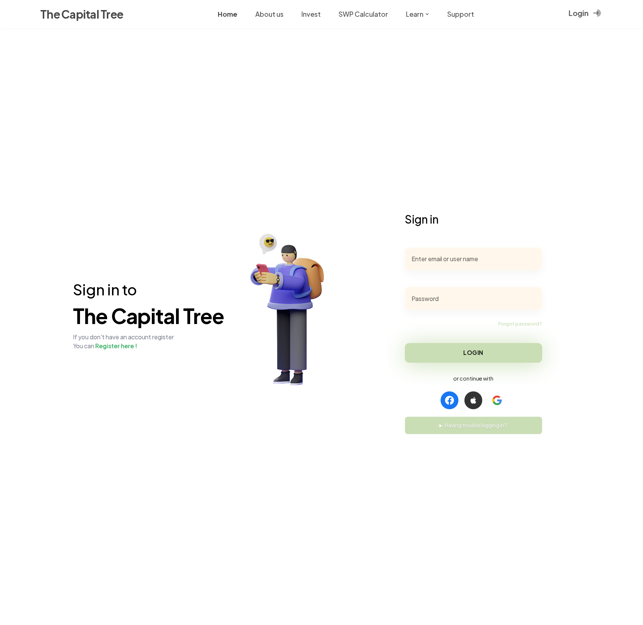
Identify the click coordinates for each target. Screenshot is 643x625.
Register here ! (116, 346)
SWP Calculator (363, 14)
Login (473, 352)
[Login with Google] (497, 400)
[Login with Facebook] (449, 400)
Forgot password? (520, 324)
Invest (311, 14)
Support (460, 14)
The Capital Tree (81, 14)
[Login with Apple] (473, 400)
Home (227, 14)
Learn (414, 14)
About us (269, 14)
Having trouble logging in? (476, 425)
